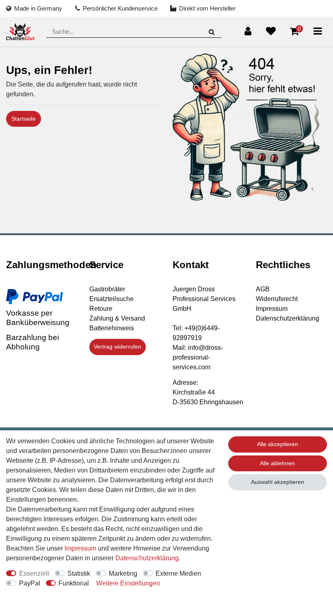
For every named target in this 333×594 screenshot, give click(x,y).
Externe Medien (178, 573)
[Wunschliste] (271, 31)
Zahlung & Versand (117, 318)
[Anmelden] (248, 31)
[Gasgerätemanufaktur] (20, 32)
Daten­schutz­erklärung (147, 558)
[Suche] (211, 31)
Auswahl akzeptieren (277, 482)
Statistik (78, 573)
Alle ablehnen (277, 463)
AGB (263, 289)
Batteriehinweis (111, 328)
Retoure (100, 308)
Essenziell (34, 573)
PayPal (29, 583)
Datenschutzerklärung (287, 318)
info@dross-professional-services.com (198, 357)
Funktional (73, 583)
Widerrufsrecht (277, 298)
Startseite (23, 118)
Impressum (272, 308)
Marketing (123, 573)
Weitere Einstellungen (128, 583)
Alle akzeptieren (277, 444)
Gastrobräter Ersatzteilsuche (111, 294)
